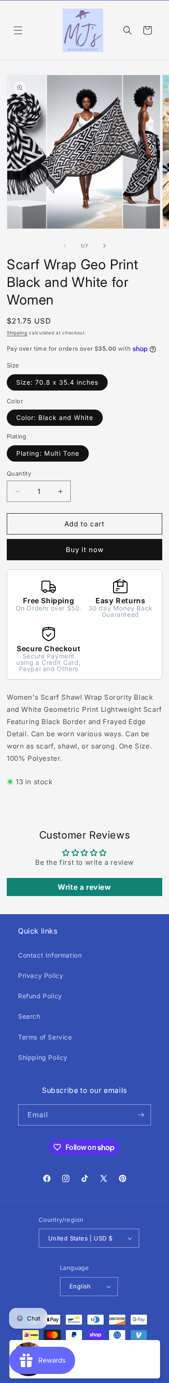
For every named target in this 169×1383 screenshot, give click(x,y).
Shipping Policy (43, 1057)
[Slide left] (65, 246)
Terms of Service (45, 1037)
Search (29, 1016)
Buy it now (85, 549)
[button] (18, 30)
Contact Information (50, 955)
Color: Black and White (54, 417)
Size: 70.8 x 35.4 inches (57, 382)
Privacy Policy (40, 975)
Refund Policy (40, 996)
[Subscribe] (141, 1114)
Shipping (17, 332)
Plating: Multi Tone (47, 453)
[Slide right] (104, 246)
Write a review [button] (84, 887)
